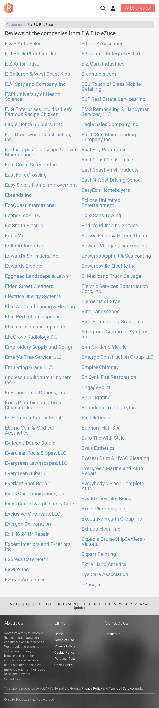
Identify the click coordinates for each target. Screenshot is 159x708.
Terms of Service (121, 688)
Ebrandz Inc (18, 195)
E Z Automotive (22, 64)
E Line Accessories (102, 44)
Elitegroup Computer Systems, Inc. (115, 334)
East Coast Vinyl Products (110, 170)
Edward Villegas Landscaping (114, 246)
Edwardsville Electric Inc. (109, 266)
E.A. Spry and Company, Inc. (36, 84)
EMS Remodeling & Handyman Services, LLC (116, 112)
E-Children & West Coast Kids (37, 74)
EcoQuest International (30, 205)
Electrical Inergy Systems (33, 296)
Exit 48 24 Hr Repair (27, 534)
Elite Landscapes (100, 311)
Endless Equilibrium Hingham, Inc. (38, 380)
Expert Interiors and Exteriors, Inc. (38, 547)
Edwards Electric (23, 266)
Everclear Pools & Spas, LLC (35, 453)
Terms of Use (64, 640)
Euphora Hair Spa (101, 428)
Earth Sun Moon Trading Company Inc (109, 137)
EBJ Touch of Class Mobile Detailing (111, 87)
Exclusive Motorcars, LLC (32, 514)
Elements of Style (101, 301)
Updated (79, 607)
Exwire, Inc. (17, 569)
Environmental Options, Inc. (35, 392)
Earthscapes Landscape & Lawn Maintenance (40, 152)
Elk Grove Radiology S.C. (32, 337)
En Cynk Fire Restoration (109, 377)
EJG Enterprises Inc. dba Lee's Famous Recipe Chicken (38, 112)
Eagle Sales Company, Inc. (110, 124)
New (144, 604)
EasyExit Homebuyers (106, 190)
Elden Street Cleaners (29, 286)
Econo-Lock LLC (22, 215)
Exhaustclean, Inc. (102, 529)
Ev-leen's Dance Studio (30, 443)
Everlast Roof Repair (27, 483)
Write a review (138, 8)
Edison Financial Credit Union (114, 236)
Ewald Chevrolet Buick (106, 498)
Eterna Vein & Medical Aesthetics (29, 430)
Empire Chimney (100, 367)
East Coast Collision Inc (107, 160)
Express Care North (26, 559)
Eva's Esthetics (98, 448)
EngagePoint (96, 387)
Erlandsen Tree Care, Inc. (109, 408)
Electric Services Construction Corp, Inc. (115, 289)
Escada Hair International (33, 418)
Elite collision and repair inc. (36, 327)
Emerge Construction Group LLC (117, 357)
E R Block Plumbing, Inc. (32, 54)
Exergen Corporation (28, 524)
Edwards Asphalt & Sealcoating (116, 256)
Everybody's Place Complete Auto (113, 486)
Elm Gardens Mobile (104, 347)
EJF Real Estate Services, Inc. (114, 99)
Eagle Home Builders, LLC (33, 124)
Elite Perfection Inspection (34, 317)
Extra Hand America (104, 564)
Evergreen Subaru (25, 473)
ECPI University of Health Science (32, 97)
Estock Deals (96, 418)
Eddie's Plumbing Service (110, 225)
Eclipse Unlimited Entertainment (101, 203)
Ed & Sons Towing (101, 215)
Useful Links (63, 665)
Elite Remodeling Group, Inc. (113, 322)
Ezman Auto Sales (25, 580)
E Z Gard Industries (103, 64)
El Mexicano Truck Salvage (111, 276)
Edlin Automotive (24, 246)
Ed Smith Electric (24, 225)
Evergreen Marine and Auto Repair (112, 471)
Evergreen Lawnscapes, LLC (36, 463)
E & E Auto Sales (23, 44)
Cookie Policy (64, 652)
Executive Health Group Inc (112, 519)
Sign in (113, 8)
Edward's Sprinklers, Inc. (32, 256)
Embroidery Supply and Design (39, 347)
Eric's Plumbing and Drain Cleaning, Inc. (34, 405)
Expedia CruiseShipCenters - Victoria (113, 542)
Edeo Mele (16, 236)
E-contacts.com (99, 74)
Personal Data (64, 659)
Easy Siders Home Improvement (41, 185)
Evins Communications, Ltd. (36, 494)
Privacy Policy (64, 646)
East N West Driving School (112, 180)
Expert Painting (99, 554)
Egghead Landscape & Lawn (36, 276)
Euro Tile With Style (103, 438)
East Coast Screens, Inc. (31, 165)
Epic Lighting (96, 397)
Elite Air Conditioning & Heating (40, 306)
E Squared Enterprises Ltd (111, 54)
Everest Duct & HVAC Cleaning (115, 458)
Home (58, 634)
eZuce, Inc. (93, 584)
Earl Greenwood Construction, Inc (38, 137)
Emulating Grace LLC (28, 367)
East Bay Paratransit (104, 150)
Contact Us (112, 634)
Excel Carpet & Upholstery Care (39, 504)
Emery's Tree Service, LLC (33, 357)
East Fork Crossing (26, 175)
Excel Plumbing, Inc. (104, 509)
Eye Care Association (105, 574)
